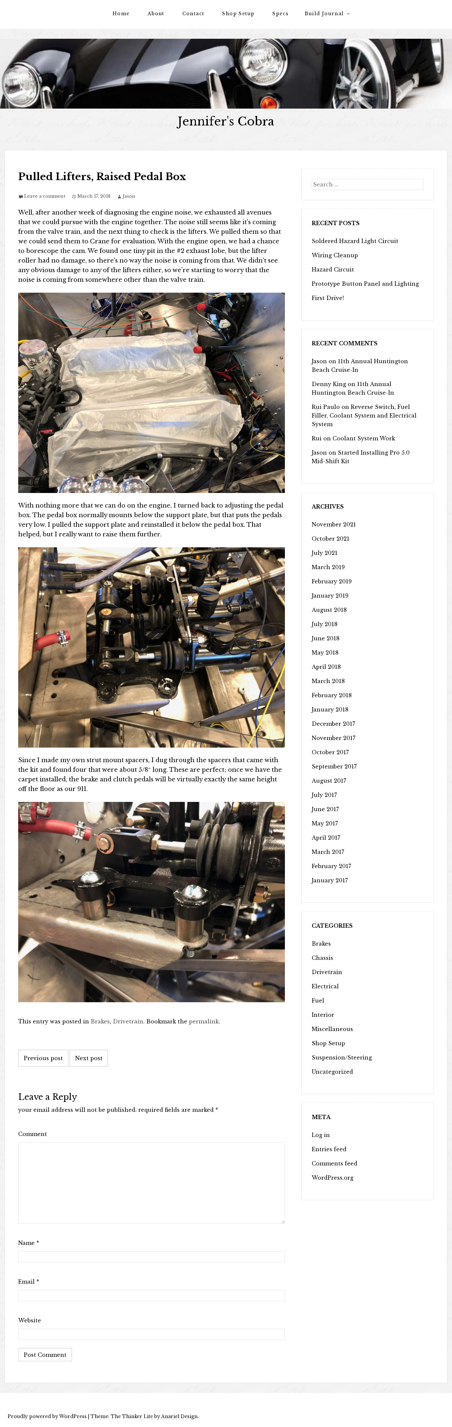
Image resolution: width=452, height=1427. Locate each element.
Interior (323, 1014)
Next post (89, 1058)
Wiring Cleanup (335, 255)
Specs (280, 14)
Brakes (100, 1021)
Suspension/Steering (342, 1057)
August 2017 (329, 780)
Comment (32, 1134)
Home (121, 14)
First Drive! (328, 298)
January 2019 (330, 595)
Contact (193, 14)
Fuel (318, 1000)
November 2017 (333, 738)
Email (28, 1281)
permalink (204, 1021)
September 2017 (334, 766)
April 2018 (326, 667)
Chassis (322, 958)
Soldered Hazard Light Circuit (355, 241)
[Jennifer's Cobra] (226, 74)
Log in (321, 1135)
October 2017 (330, 752)
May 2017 (325, 823)
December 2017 (333, 723)
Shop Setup (238, 14)
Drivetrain (128, 1021)
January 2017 (330, 880)
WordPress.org (332, 1177)
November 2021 (334, 524)
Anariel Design (179, 1416)
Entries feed (329, 1149)
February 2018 (332, 695)
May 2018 (325, 652)
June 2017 (325, 809)
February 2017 (331, 866)
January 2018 (330, 709)
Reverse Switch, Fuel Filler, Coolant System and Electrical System (364, 415)
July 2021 (325, 553)
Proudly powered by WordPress (47, 1416)
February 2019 (332, 581)
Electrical (325, 986)
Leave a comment (44, 196)
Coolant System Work (364, 438)
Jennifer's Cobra (226, 121)
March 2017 (328, 852)
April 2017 (326, 837)
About (156, 14)
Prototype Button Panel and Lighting (365, 283)
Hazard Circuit (333, 269)
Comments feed (334, 1163)
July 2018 (325, 624)
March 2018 (328, 681)
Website (29, 1320)
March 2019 (328, 567)
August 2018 (329, 610)
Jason (128, 196)
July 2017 (324, 795)
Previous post (43, 1058)
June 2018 (325, 638)
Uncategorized (332, 1071)
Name (28, 1243)
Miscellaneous (332, 1029)
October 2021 (330, 538)
